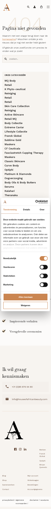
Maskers (10, 144)
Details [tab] (26, 209)
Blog (4, 476)
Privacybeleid (8, 500)
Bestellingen (32, 485)
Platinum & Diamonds (18, 173)
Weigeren (25, 305)
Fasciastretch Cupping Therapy (24, 152)
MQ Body (10, 80)
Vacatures (44, 500)
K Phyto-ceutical (15, 89)
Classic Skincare (15, 161)
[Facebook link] (15, 458)
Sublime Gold (13, 140)
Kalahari (10, 190)
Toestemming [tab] (10, 209)
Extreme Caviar (14, 127)
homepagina (9, 39)
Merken (42, 450)
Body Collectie (14, 123)
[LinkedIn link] (25, 458)
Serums (9, 186)
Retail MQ (11, 118)
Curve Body (12, 165)
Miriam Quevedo (43, 466)
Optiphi (9, 169)
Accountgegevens (34, 489)
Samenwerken (8, 485)
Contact (5, 489)
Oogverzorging (14, 178)
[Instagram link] (20, 458)
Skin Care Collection (17, 106)
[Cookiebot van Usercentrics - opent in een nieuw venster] (36, 202)
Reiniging (10, 93)
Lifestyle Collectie (16, 131)
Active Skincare (14, 114)
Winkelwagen (33, 480)
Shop (4, 480)
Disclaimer (34, 500)
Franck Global (13, 135)
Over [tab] (42, 209)
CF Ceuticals (12, 148)
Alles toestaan (26, 297)
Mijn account (32, 476)
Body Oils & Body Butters (20, 182)
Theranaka (11, 195)
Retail (8, 84)
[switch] (44, 267)
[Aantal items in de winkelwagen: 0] (41, 7)
